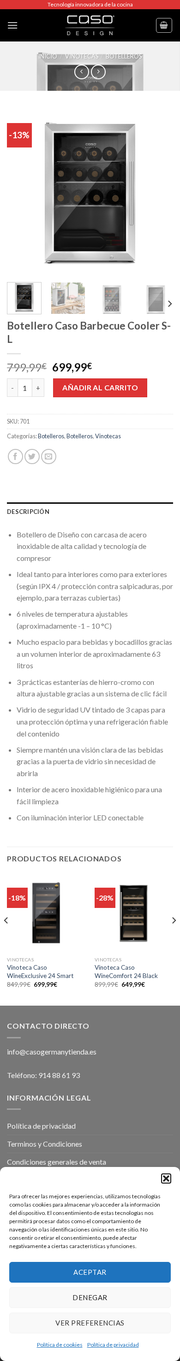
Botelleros (124, 56)
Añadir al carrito (100, 387)
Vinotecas (81, 56)
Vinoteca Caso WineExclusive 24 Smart (40, 971)
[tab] (90, 511)
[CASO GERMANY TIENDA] (90, 25)
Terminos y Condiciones (44, 1143)
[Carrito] (164, 25)
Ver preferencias (89, 1323)
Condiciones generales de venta (56, 1161)
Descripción (28, 511)
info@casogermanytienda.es (51, 1051)
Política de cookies (60, 1344)
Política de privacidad (113, 1344)
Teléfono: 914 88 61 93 (43, 1075)
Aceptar (89, 1272)
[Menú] (12, 25)
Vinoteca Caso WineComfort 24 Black (126, 971)
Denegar (89, 1297)
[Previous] (21, 192)
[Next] (158, 192)
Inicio (47, 56)
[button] (166, 1178)
